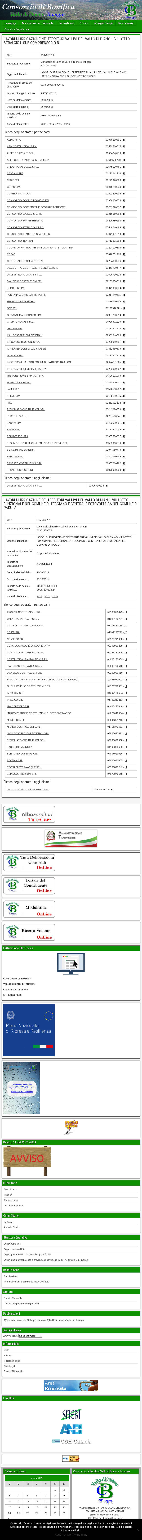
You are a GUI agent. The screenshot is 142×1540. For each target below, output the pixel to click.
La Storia (8, 1222)
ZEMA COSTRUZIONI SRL (22, 773)
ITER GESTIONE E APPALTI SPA (25, 375)
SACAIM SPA (14, 423)
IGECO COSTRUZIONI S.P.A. (23, 341)
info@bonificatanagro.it (108, 1514)
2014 (51, 124)
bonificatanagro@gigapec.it (109, 1518)
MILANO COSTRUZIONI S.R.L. (24, 726)
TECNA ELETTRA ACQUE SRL (24, 767)
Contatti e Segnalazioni (17, 29)
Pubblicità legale (12, 1360)
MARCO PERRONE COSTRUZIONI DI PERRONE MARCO (39, 713)
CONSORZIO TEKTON (20, 240)
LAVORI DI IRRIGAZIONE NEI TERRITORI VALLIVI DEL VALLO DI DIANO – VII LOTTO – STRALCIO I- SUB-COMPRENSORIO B (68, 41)
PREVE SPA (13, 395)
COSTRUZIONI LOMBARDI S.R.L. (25, 261)
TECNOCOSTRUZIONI (20, 470)
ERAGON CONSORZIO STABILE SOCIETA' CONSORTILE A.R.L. (43, 679)
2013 (43, 124)
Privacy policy (80, 1534)
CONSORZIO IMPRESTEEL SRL (25, 220)
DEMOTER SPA (15, 288)
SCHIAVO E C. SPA (17, 436)
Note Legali (9, 1366)
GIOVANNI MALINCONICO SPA (24, 315)
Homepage (10, 23)
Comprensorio (11, 1200)
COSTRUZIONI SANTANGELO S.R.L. (27, 659)
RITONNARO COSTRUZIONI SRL (26, 409)
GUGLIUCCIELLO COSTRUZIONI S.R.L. (29, 686)
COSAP (11, 254)
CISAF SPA (13, 180)
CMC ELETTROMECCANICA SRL (25, 625)
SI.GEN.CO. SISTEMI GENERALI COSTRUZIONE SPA (37, 443)
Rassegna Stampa (103, 23)
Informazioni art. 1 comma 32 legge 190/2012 (26, 1281)
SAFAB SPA (13, 429)
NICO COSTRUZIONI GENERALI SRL (28, 733)
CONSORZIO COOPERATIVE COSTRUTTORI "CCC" (36, 207)
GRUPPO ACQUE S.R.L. (20, 321)
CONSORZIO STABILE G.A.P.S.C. (25, 227)
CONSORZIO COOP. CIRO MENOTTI (28, 200)
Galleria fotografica (13, 1205)
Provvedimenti (66, 23)
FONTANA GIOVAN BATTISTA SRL (26, 294)
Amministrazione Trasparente (37, 23)
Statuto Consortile (13, 1298)
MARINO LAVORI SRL (19, 382)
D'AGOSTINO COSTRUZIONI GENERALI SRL (32, 267)
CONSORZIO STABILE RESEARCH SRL (29, 234)
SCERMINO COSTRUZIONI (22, 753)
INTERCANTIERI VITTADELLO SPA (26, 368)
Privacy (8, 1355)
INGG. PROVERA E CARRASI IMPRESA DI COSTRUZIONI (39, 362)
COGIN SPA (13, 187)
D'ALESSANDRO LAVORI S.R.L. (24, 274)
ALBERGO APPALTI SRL (20, 153)
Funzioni (8, 1195)
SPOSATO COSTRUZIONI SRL (24, 463)
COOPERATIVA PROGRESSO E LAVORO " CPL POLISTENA (40, 247)
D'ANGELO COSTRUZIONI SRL (24, 281)
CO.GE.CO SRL (15, 639)
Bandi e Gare (10, 1276)
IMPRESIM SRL (15, 693)
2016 (67, 124)
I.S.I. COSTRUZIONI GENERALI (24, 335)
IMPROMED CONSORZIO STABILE (26, 348)
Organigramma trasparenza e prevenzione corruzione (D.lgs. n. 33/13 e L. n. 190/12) (46, 1260)
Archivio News (10, 1336)
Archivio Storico (12, 1227)
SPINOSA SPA (15, 456)
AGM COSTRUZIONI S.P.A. (22, 146)
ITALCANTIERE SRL (18, 706)
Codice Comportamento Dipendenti (21, 1303)
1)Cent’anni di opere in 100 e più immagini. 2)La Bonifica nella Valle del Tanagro (44, 1320)
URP (6, 1350)
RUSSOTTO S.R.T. (17, 416)
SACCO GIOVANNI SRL (20, 747)
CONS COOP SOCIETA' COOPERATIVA (29, 645)
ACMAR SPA (14, 139)
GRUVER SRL (14, 328)
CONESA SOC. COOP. (19, 193)
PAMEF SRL (13, 389)
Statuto (84, 23)
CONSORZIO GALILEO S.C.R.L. (24, 213)
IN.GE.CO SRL (15, 355)
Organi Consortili (12, 1244)
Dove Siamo (10, 1189)
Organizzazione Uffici (14, 1249)
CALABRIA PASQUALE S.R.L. (23, 166)
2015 (59, 124)
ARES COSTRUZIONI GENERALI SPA (28, 160)
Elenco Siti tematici (14, 1371)
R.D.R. (10, 402)
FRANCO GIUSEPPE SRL (21, 301)
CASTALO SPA (15, 173)
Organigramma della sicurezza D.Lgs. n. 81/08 (27, 1254)
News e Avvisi (126, 23)
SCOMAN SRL (15, 760)
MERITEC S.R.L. (16, 720)
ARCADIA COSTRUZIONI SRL (23, 612)
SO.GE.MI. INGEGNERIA (20, 449)
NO (69, 1534)
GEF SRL (12, 308)
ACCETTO (60, 1534)
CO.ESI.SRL (13, 632)
